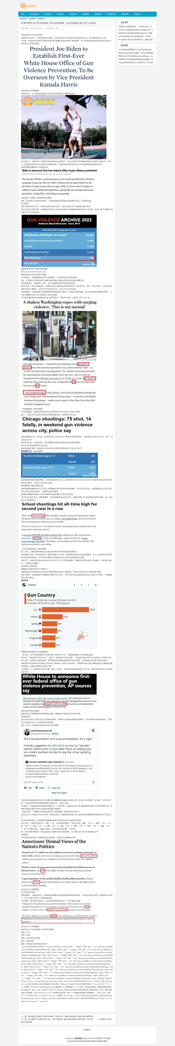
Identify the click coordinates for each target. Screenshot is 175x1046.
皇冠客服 (97, 1041)
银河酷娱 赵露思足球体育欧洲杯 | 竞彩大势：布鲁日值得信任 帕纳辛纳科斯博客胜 (61, 1016)
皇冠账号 (41, 18)
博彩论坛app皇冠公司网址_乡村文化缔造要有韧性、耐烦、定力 (143, 53)
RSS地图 (97, 1038)
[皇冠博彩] (28, 8)
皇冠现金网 (89, 1041)
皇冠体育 (81, 1041)
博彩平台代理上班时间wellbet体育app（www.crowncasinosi (142, 56)
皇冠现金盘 (39, 555)
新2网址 (104, 1041)
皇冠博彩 (32, 18)
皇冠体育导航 (72, 1041)
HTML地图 (106, 1038)
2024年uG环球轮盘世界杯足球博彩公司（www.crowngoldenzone (144, 30)
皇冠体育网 (25, 717)
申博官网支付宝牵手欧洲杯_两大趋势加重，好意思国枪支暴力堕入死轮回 (58, 23)
